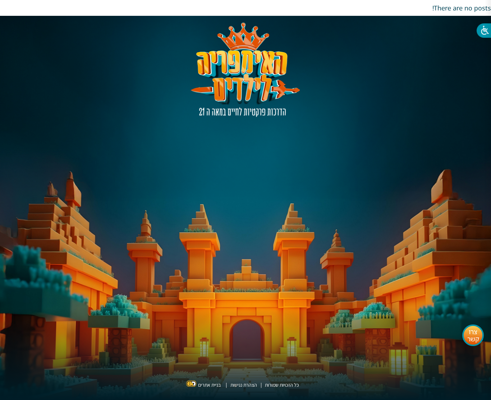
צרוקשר (473, 335)
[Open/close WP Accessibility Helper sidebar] (482, 32)
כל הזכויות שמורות (281, 385)
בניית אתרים (209, 385)
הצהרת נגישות (243, 385)
